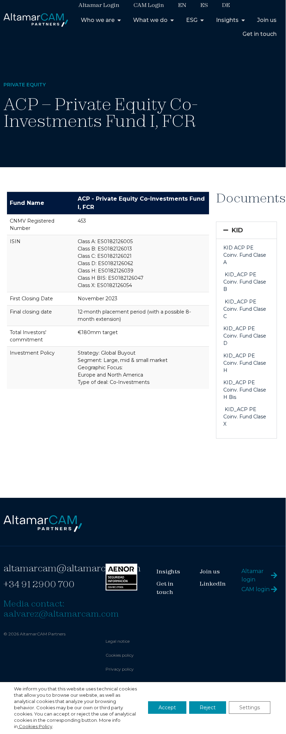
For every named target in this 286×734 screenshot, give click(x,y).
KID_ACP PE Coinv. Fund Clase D (244, 335)
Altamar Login (98, 4)
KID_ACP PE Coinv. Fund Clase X (244, 416)
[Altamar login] (274, 575)
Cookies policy (120, 655)
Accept (167, 707)
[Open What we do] (172, 20)
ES (204, 4)
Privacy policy (120, 669)
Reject (208, 707)
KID (237, 230)
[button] (246, 230)
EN (182, 4)
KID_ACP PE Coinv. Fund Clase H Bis (244, 389)
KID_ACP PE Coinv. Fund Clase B (244, 281)
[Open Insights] (243, 20)
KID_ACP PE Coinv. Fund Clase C (244, 309)
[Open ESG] (202, 20)
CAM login (255, 589)
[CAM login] (274, 589)
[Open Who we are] (119, 20)
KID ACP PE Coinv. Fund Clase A (244, 255)
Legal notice (118, 641)
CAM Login (148, 4)
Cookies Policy (35, 726)
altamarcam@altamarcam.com (72, 568)
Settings (249, 707)
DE (226, 4)
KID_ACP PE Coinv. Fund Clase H (244, 363)
